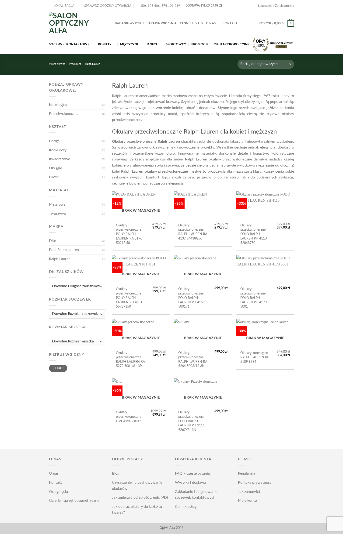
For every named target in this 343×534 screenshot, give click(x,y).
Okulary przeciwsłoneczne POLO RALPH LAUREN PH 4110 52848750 (253, 234)
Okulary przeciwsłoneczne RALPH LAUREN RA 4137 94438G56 (192, 232)
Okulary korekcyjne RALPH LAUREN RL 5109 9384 (254, 357)
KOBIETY (105, 44)
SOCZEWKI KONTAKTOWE (69, 44)
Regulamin (246, 473)
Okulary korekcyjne (231, 44)
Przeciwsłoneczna (63, 114)
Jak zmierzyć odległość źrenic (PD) (140, 497)
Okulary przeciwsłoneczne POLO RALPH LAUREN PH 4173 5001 (253, 297)
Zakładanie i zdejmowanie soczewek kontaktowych (196, 495)
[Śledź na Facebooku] (242, 5)
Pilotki (54, 177)
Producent (75, 64)
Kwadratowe (59, 159)
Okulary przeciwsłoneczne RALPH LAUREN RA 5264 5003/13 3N (192, 359)
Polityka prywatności (255, 482)
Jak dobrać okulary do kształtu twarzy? (137, 510)
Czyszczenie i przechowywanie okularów (137, 485)
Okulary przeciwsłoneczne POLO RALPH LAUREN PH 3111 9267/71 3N (191, 421)
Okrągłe (55, 168)
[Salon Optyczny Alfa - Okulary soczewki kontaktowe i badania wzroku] (78, 23)
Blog (115, 473)
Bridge (54, 141)
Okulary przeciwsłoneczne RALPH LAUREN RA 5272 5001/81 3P (130, 359)
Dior (52, 241)
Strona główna (57, 64)
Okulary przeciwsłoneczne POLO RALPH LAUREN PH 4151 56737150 (129, 297)
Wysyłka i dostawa (190, 482)
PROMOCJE (200, 44)
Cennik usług (191, 23)
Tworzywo (57, 213)
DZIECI (152, 44)
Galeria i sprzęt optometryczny (74, 500)
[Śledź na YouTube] (251, 5)
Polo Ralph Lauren (64, 250)
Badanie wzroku (129, 23)
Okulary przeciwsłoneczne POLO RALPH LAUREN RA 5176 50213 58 (129, 234)
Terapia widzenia (162, 23)
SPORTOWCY (176, 44)
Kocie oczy (57, 150)
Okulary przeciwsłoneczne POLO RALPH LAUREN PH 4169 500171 (191, 297)
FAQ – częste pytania (192, 473)
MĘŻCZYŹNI (129, 44)
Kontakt (230, 23)
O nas (211, 23)
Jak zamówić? (249, 492)
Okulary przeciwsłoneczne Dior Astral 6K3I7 (128, 416)
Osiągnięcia (58, 492)
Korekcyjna (58, 105)
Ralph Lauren (59, 259)
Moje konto (247, 500)
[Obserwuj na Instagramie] (246, 5)
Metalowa (57, 204)
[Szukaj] (250, 23)
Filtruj (58, 368)
